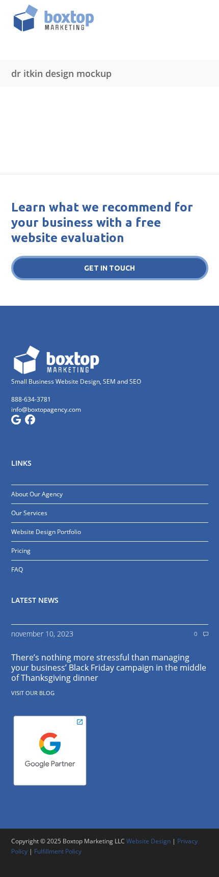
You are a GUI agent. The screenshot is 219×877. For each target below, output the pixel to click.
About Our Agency (37, 494)
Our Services (29, 513)
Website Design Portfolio (46, 531)
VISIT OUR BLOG (32, 693)
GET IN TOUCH (109, 268)
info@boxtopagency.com (46, 409)
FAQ (17, 569)
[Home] (109, 18)
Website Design (148, 841)
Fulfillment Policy (57, 851)
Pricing (21, 550)
